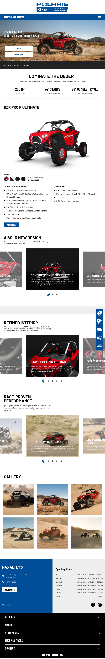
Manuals (10, 625)
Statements (12, 633)
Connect (10, 648)
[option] (52, 269)
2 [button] (52, 294)
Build (19, 48)
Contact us (10, 590)
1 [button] (48, 294)
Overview (7, 65)
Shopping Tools (14, 640)
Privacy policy (6, 605)
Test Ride (19, 54)
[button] (11, 274)
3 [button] (56, 294)
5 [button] (61, 381)
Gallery (26, 65)
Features (16, 65)
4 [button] (56, 381)
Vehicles (10, 617)
